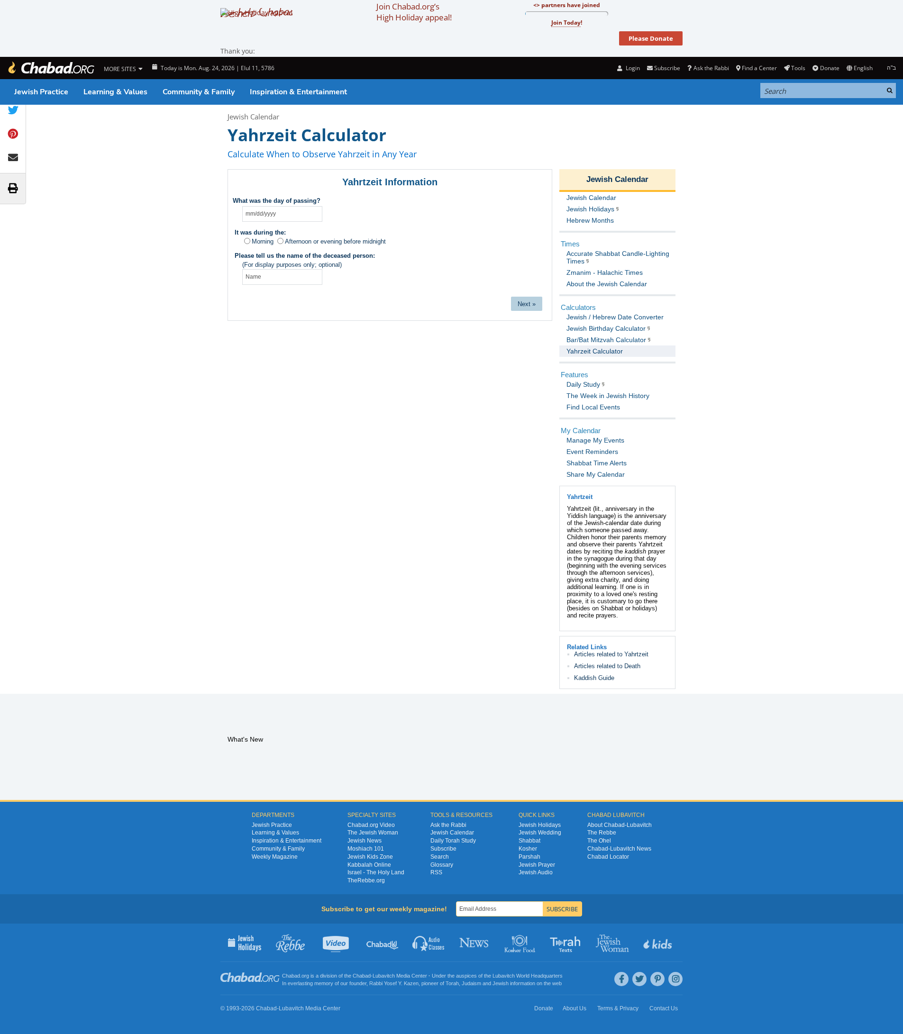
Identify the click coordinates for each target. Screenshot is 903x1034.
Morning (263, 241)
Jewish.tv (336, 942)
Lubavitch (384, 976)
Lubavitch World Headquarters (528, 976)
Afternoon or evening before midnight (335, 241)
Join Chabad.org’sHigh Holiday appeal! (414, 12)
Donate (829, 68)
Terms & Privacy (617, 1008)
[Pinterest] (657, 979)
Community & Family (199, 92)
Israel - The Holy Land (375, 872)
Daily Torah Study (453, 840)
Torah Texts (566, 942)
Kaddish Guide (594, 677)
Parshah (529, 856)
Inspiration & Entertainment (298, 92)
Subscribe (443, 848)
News (474, 942)
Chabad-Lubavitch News (619, 848)
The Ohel (599, 840)
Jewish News (364, 840)
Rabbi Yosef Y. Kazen (394, 983)
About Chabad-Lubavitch (619, 825)
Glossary (441, 865)
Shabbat (529, 840)
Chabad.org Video (371, 825)
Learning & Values (115, 92)
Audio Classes (428, 942)
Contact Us (663, 1008)
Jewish (501, 983)
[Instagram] (675, 979)
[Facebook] (621, 979)
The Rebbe (601, 832)
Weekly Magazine (275, 856)
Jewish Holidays (540, 825)
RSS (436, 872)
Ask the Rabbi (711, 68)
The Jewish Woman (372, 832)
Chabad (362, 976)
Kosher (528, 848)
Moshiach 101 (365, 848)
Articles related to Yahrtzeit (611, 654)
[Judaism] (50, 68)
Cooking (520, 942)
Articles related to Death (607, 666)
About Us (574, 1008)
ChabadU (382, 942)
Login (631, 68)
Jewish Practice (41, 92)
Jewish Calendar (253, 116)
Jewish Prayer (537, 865)
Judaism (471, 983)
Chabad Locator (608, 856)
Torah (452, 983)
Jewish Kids (658, 942)
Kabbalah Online (369, 865)
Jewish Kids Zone (370, 856)
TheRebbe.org (366, 880)
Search (439, 856)
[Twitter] (639, 979)
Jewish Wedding (540, 832)
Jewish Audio (536, 872)
